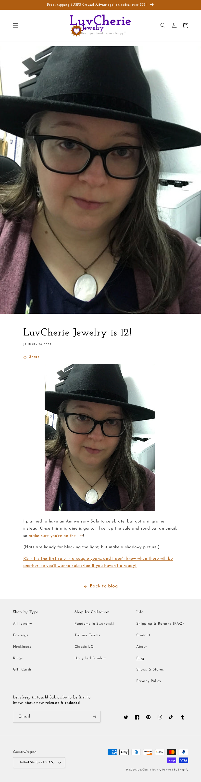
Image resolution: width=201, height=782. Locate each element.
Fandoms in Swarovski (94, 624)
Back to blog (104, 586)
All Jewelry (22, 624)
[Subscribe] (94, 717)
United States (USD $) (36, 762)
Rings (18, 658)
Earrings (20, 635)
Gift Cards (22, 669)
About (141, 647)
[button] (15, 25)
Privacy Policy (148, 681)
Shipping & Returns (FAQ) (160, 624)
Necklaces (22, 647)
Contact (143, 635)
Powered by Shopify (175, 770)
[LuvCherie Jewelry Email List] (100, 510)
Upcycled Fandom (90, 658)
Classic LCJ (85, 647)
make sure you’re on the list (56, 536)
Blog (140, 658)
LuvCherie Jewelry (149, 770)
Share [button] (34, 357)
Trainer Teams (87, 635)
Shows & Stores (150, 669)
